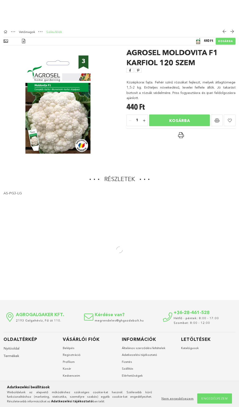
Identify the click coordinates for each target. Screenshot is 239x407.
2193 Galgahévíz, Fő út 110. (38, 320)
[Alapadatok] (6, 41)
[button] (217, 120)
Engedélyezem (214, 398)
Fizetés (127, 362)
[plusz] (144, 120)
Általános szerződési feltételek (143, 348)
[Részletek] (23, 41)
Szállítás (127, 368)
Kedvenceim (71, 375)
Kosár (67, 368)
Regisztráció (72, 355)
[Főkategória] (6, 32)
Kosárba (225, 41)
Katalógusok (190, 348)
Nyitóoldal (11, 348)
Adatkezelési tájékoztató (139, 355)
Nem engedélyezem (178, 398)
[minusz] (130, 120)
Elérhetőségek (132, 375)
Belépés (68, 348)
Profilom (69, 362)
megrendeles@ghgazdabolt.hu (119, 320)
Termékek (11, 355)
